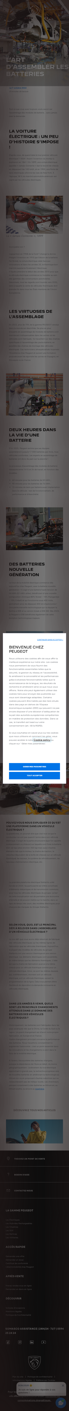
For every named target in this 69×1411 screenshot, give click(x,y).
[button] (50, 640)
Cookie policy (42, 739)
